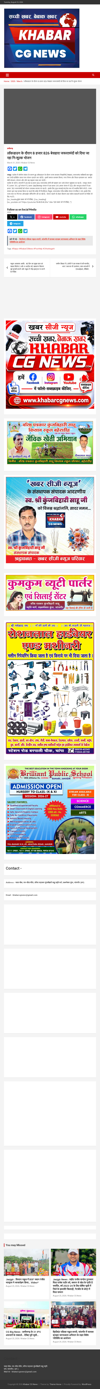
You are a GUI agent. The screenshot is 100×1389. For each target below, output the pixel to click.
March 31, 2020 (13, 163)
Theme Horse (55, 1384)
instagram (46, 217)
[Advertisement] (50, 299)
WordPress (86, 1384)
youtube (62, 217)
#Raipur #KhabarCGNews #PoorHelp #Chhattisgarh (33, 249)
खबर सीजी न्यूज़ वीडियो (13, 1273)
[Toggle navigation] (7, 75)
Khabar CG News (28, 163)
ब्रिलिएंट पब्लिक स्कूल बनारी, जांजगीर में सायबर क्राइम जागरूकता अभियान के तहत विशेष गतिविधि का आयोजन (73, 1335)
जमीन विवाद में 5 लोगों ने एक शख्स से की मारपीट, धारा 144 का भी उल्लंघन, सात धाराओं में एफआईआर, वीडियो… (73, 266)
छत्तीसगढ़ (10, 148)
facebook (28, 217)
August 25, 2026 (12, 1286)
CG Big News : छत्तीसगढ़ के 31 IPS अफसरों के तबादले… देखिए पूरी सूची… (23, 1333)
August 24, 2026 (59, 1342)
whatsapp (80, 217)
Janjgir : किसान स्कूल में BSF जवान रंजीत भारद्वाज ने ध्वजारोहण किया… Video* (25, 1281)
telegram (17, 223)
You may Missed (15, 1245)
